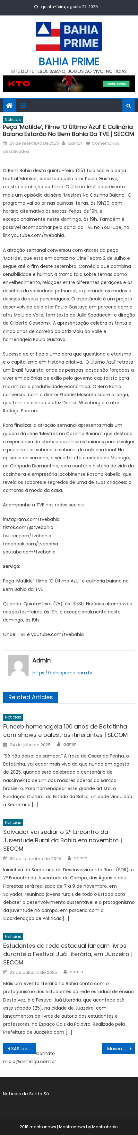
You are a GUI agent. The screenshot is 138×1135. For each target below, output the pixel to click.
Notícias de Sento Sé (26, 1094)
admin (75, 143)
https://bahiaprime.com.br (62, 673)
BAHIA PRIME (69, 61)
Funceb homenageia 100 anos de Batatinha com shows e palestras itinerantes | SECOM (65, 730)
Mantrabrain (105, 1127)
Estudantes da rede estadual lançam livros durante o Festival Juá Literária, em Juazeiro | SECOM (68, 954)
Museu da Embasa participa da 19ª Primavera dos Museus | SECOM (121, 1048)
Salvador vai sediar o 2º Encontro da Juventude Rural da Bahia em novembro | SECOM (62, 840)
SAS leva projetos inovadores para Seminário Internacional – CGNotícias (23, 1048)
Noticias (13, 119)
